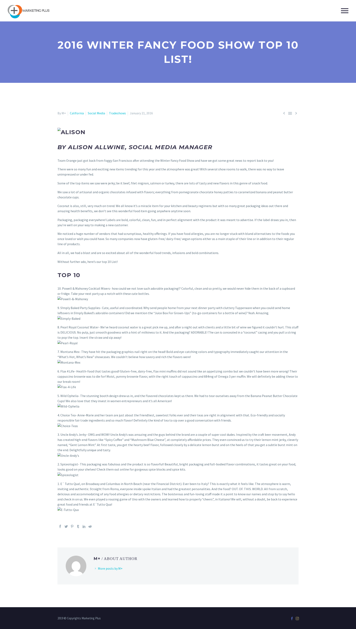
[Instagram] (297, 618)
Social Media (96, 113)
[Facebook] (60, 526)
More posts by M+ (110, 568)
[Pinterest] (72, 526)
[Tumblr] (78, 526)
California (77, 113)
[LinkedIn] (84, 526)
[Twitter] (66, 526)
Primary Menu (344, 11)
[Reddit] (90, 526)
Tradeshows (117, 113)
